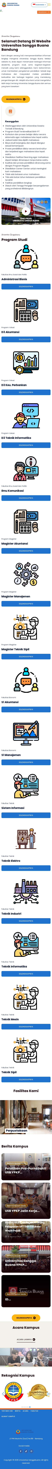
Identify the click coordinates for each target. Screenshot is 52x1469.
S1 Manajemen (11, 755)
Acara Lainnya (24, 1339)
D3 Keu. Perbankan (14, 385)
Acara (25, 1411)
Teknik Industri (11, 914)
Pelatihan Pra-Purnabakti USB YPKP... (25, 1170)
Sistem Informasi (12, 808)
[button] (25, 1124)
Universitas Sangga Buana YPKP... (20, 1263)
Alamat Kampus (8, 1416)
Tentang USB (7, 1411)
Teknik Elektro (10, 861)
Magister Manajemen (15, 596)
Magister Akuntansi (14, 543)
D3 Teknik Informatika (16, 438)
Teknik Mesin (10, 1019)
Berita (17, 1411)
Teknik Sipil (9, 1072)
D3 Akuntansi (10, 332)
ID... (8, 1299)
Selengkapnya (14, 99)
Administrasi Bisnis (14, 279)
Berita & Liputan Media (16, 1163)
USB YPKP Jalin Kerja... (22, 1211)
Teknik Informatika (14, 966)
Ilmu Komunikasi (12, 491)
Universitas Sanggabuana (29, 1460)
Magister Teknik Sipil (15, 649)
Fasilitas (34, 1411)
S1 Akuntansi (10, 702)
